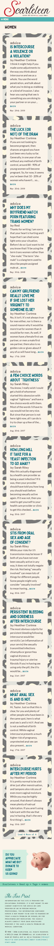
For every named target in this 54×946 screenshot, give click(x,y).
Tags (35, 884)
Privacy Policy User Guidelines (27, 938)
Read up (24, 884)
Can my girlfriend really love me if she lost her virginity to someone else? (24, 300)
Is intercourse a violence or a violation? (22, 51)
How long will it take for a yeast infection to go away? (23, 456)
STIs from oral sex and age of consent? (22, 537)
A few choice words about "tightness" (26, 377)
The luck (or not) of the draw (24, 132)
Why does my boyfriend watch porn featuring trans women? (24, 214)
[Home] (27, 9)
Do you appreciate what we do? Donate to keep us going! (13, 864)
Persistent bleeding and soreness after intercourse (26, 616)
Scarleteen (9, 884)
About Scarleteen (38, 939)
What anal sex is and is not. (22, 697)
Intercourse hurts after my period (25, 771)
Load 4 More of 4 (27, 834)
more (13, 106)
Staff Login (10, 942)
